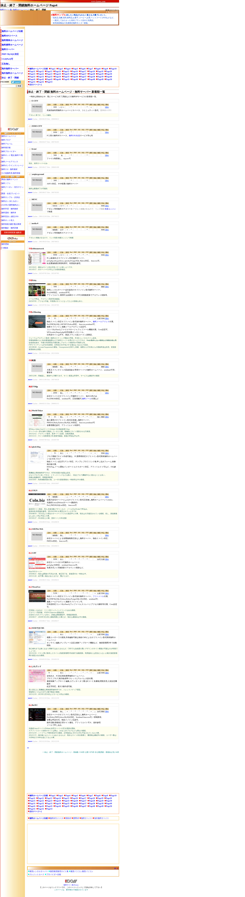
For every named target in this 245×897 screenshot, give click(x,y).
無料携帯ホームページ (12, 45)
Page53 (49, 82)
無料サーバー (8, 49)
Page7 (90, 69)
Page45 (66, 79)
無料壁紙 (5, 244)
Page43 (49, 79)
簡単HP (68, 818)
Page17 (83, 71)
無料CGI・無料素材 (9, 169)
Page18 (92, 71)
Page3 (60, 69)
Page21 (32, 74)
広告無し (6, 64)
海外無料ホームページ (12, 73)
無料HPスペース (9, 36)
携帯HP (76, 818)
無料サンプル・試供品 (10, 197)
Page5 (75, 69)
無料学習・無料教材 (9, 209)
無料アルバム (6, 144)
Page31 (32, 77)
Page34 (58, 77)
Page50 (109, 79)
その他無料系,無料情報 (10, 173)
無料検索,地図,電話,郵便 (11, 224)
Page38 (92, 77)
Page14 (58, 71)
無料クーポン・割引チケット (12, 188)
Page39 (101, 77)
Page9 (105, 69)
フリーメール (98, 596)
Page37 (83, 77)
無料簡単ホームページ (12, 40)
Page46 (75, 79)
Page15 (66, 71)
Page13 (49, 71)
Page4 (68, 69)
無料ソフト (6, 183)
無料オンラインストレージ (12, 165)
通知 (107, 107)
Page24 (58, 74)
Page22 (41, 74)
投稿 (6, 232)
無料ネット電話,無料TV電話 (12, 156)
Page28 (92, 74)
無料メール (86, 399)
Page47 (83, 79)
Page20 (109, 71)
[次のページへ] (35, 84)
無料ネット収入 (7, 220)
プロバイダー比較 (53, 874)
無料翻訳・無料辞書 (9, 228)
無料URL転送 (74, 135)
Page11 (32, 71)
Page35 (66, 77)
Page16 (75, 71)
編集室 (19, 232)
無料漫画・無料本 (8, 213)
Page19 (100, 71)
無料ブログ (6, 140)
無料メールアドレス (101, 321)
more (30, 119)
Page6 (83, 69)
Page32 (41, 77)
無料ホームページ (21, 10)
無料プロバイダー (8, 151)
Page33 (49, 77)
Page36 (75, 77)
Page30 (109, 74)
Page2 (52, 69)
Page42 (41, 79)
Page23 (49, 74)
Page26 (75, 74)
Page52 (41, 82)
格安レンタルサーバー (38, 871)
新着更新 (12, 232)
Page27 (83, 74)
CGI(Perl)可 (7, 59)
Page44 (58, 79)
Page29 (101, 74)
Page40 (109, 77)
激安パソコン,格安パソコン (82, 871)
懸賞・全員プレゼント (10, 193)
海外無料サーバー (10, 68)
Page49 (101, 79)
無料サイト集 (6, 10)
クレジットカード (36, 874)
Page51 (32, 82)
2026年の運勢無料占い (10, 205)
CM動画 (4, 248)
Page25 (66, 74)
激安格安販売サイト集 (59, 871)
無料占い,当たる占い (9, 201)
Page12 (41, 71)
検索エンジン (110, 209)
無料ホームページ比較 (12, 31)
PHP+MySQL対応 (10, 54)
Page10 (114, 69)
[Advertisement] (72, 45)
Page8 (98, 69)
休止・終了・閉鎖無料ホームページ (25, 5)
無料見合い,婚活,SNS (9, 216)
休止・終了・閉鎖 (10, 78)
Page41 (32, 79)
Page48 (92, 79)
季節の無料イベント (9, 179)
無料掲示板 (6, 148)
